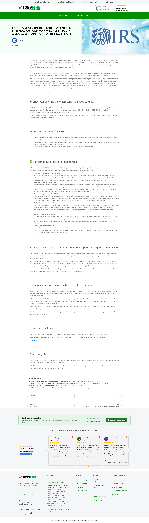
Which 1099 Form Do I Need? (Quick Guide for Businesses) (50, 381)
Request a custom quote (117, 420)
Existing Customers (118, 475)
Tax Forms (79, 15)
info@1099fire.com (28, 494)
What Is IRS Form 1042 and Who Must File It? (45, 386)
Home (61, 15)
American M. (113, 438)
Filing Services (69, 15)
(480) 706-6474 (27, 490)
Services (78, 475)
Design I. (58, 438)
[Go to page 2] (88, 466)
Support (87, 15)
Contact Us (33, 340)
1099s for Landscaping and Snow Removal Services (47, 388)
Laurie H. (85, 438)
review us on (25, 454)
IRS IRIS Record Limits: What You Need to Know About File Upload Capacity (55, 383)
